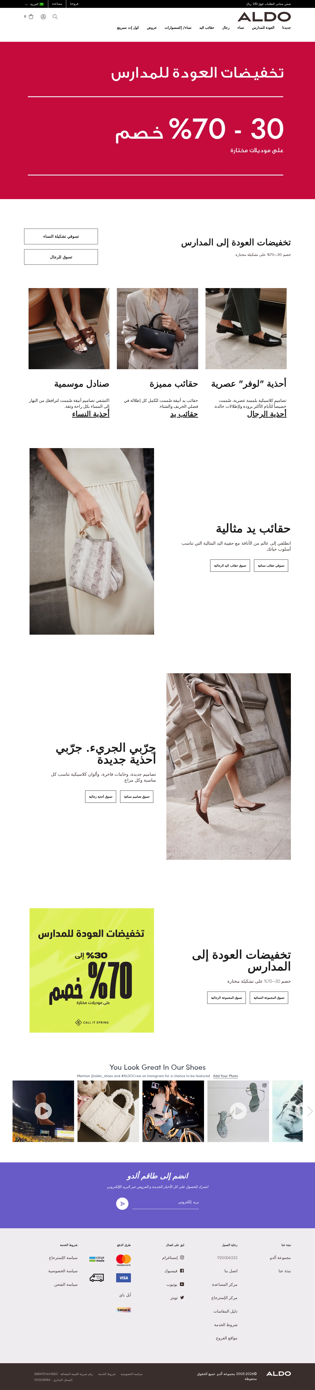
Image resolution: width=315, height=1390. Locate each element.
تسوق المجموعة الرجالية (226, 997)
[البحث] (55, 16)
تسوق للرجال (61, 257)
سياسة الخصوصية (131, 1374)
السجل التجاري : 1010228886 (53, 1379)
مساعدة (57, 3)
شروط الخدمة (107, 1374)
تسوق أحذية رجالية (100, 796)
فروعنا (74, 3)
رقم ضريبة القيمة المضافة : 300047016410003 (63, 1374)
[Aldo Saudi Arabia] (264, 20)
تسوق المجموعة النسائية (269, 997)
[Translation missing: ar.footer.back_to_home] (278, 1374)
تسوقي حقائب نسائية (271, 565)
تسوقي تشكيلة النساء (61, 236)
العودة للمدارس (263, 27)
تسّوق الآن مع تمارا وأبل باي (273, 4)
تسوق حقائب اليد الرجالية (230, 565)
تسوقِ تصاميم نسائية (136, 796)
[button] (34, 4)
